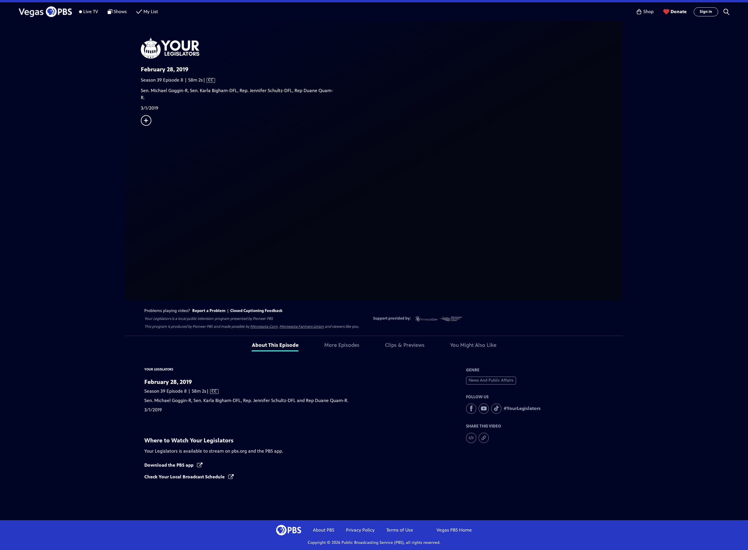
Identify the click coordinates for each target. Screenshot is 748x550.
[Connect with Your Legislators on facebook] (471, 409)
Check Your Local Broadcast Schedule (185, 477)
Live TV (90, 11)
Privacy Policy (360, 530)
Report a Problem (209, 310)
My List (150, 11)
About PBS (323, 530)
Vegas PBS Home (454, 530)
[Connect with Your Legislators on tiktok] (496, 409)
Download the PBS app (169, 465)
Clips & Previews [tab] (405, 345)
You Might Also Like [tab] (473, 345)
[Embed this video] (471, 438)
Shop (648, 11)
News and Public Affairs (491, 380)
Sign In (706, 11)
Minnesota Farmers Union (301, 326)
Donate (679, 11)
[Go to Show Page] (381, 48)
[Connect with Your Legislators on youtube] (484, 409)
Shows (120, 11)
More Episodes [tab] (341, 345)
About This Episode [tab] (275, 345)
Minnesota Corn (264, 326)
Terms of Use (399, 530)
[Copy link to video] (484, 438)
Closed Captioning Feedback (256, 310)
